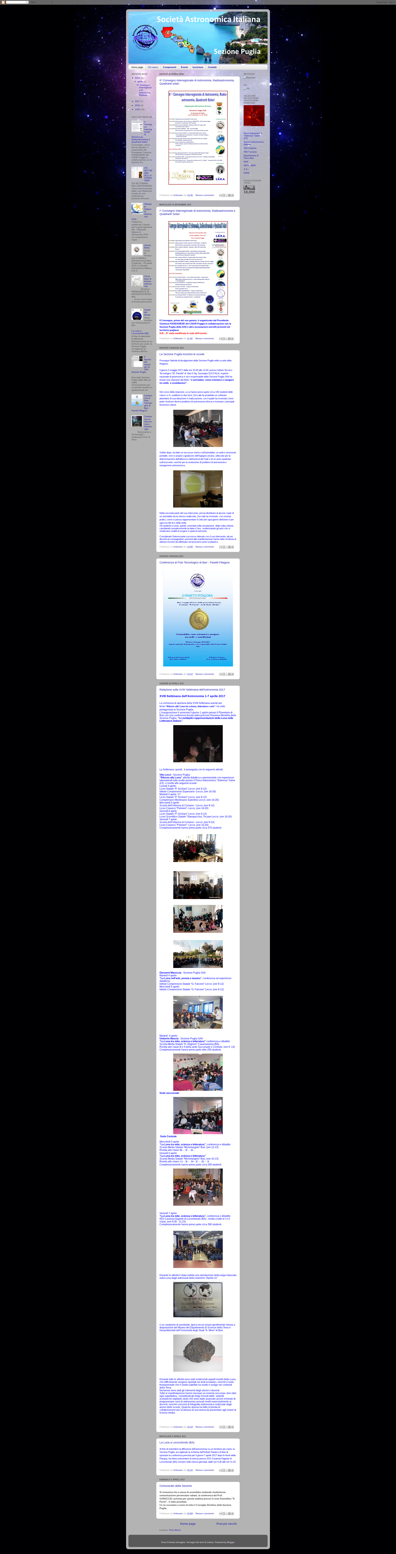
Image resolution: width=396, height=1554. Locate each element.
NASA (246, 173)
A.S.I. (246, 169)
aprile (140, 81)
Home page (137, 67)
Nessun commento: (205, 195)
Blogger (231, 1542)
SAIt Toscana (250, 152)
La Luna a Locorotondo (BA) (176, 1442)
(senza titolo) (147, 246)
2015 (137, 109)
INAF (246, 162)
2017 (137, 101)
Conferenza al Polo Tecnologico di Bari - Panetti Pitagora (194, 562)
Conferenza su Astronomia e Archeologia (148, 422)
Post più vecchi (226, 1523)
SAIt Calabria (250, 148)
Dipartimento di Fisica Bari (251, 156)
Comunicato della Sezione (175, 1485)
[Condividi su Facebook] (229, 195)
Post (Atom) (175, 1530)
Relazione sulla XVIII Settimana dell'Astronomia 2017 (192, 689)
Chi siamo (153, 67)
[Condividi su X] (226, 195)
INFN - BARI (250, 165)
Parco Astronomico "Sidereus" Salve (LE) (253, 135)
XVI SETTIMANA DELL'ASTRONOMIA (148, 174)
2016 (137, 105)
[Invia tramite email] (220, 195)
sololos (210, 1542)
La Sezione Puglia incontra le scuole (181, 354)
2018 (137, 78)
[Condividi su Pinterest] (232, 195)
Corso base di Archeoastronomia (148, 281)
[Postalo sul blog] (223, 195)
